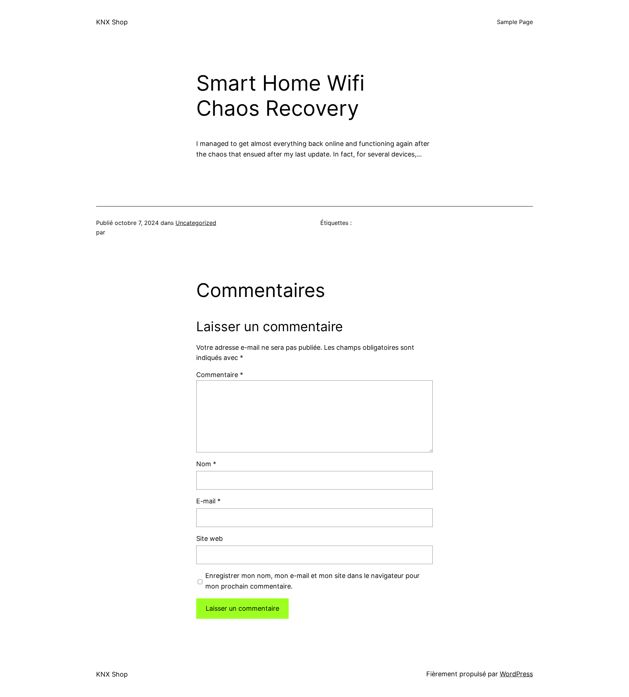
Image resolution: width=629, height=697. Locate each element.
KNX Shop (112, 22)
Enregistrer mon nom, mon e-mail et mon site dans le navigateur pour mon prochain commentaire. (312, 581)
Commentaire (219, 375)
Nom (206, 464)
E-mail (208, 501)
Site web (209, 538)
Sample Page (515, 21)
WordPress (516, 674)
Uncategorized (195, 222)
